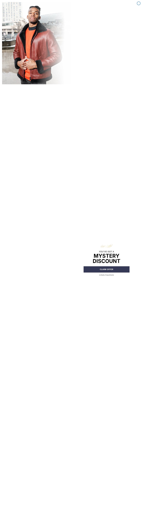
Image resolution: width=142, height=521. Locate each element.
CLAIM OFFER (106, 269)
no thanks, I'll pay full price (106, 275)
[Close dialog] (138, 3)
